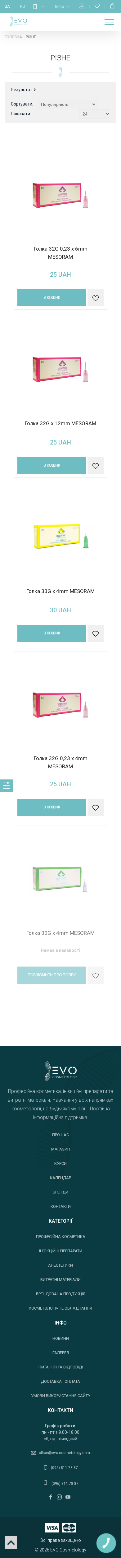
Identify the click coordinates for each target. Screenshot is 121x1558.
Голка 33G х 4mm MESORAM (60, 591)
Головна (13, 37)
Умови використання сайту (60, 1395)
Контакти (61, 1206)
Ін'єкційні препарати (60, 1251)
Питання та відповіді (60, 1367)
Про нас (60, 1134)
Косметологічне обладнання (60, 1308)
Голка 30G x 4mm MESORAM (60, 933)
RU (22, 6)
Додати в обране (95, 975)
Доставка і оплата (60, 1381)
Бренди (60, 1192)
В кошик (51, 297)
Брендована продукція (60, 1294)
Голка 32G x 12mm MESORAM (60, 423)
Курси (60, 1163)
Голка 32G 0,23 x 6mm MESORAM (60, 253)
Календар (60, 1177)
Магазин (60, 1149)
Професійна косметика (60, 1236)
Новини (60, 1338)
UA (7, 6)
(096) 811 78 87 (64, 1483)
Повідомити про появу (52, 975)
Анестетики (60, 1265)
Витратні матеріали (60, 1279)
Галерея (60, 1352)
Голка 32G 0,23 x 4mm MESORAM (60, 762)
